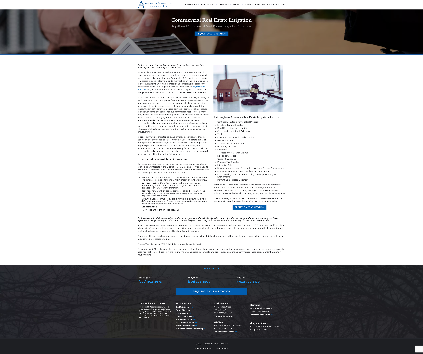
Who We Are (191, 5)
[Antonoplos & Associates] (155, 5)
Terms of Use (221, 348)
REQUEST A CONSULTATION (211, 34)
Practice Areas (208, 5)
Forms (248, 5)
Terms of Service (203, 348)
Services (237, 5)
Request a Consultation (211, 291)
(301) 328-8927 (199, 281)
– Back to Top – (211, 268)
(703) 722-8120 (248, 281)
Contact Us (279, 5)
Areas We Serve (262, 5)
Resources (224, 5)
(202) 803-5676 (150, 281)
